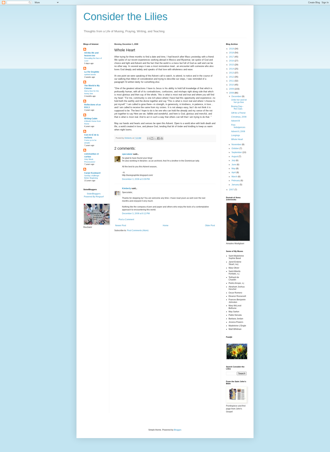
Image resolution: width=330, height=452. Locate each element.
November (237, 144)
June (234, 164)
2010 (231, 85)
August (235, 156)
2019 (231, 49)
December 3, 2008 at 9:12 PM (136, 213)
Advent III (235, 121)
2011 (231, 81)
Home (165, 225)
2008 (231, 93)
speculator (127, 154)
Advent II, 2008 (238, 131)
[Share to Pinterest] (161, 138)
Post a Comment (126, 219)
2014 (231, 69)
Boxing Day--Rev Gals (237, 107)
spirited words (90, 74)
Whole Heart (237, 139)
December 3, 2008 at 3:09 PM (136, 179)
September (237, 152)
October (235, 148)
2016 (231, 61)
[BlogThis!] (152, 138)
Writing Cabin (90, 118)
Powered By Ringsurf (94, 196)
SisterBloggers (94, 194)
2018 (231, 52)
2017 (231, 57)
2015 (231, 64)
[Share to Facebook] (158, 138)
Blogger (177, 430)
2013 (231, 73)
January (236, 184)
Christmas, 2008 (238, 117)
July (234, 160)
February (236, 180)
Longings (235, 135)
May (234, 168)
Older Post (210, 225)
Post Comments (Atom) (137, 230)
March (235, 176)
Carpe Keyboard (92, 173)
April (234, 172)
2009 (231, 89)
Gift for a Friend (238, 113)
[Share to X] (155, 138)
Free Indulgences (238, 126)
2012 (231, 77)
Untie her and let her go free (239, 101)
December (237, 96)
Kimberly (126, 188)
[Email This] (148, 138)
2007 (231, 189)
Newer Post (120, 225)
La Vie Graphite (91, 72)
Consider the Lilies (125, 16)
